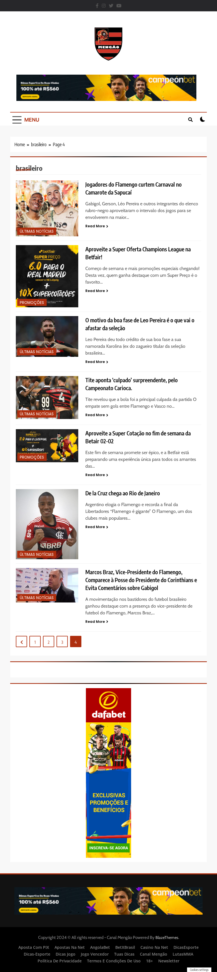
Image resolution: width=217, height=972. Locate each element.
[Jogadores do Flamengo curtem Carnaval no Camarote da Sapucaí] (47, 208)
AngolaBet (100, 947)
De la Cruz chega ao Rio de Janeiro (122, 493)
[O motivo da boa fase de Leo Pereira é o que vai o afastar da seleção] (47, 336)
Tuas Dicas (124, 954)
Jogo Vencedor (95, 954)
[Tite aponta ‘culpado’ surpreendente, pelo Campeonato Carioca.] (47, 397)
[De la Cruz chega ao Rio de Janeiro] (47, 524)
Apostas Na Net (70, 947)
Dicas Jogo (65, 954)
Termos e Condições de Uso (114, 961)
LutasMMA (183, 954)
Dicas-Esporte (37, 954)
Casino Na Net (154, 947)
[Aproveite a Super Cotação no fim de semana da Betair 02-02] (47, 445)
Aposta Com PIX (33, 947)
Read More (95, 226)
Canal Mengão (153, 954)
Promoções (32, 302)
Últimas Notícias (37, 231)
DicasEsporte (186, 947)
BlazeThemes (166, 937)
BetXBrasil (125, 947)
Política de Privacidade (60, 961)
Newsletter (168, 961)
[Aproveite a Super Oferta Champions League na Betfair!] (47, 276)
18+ (149, 961)
